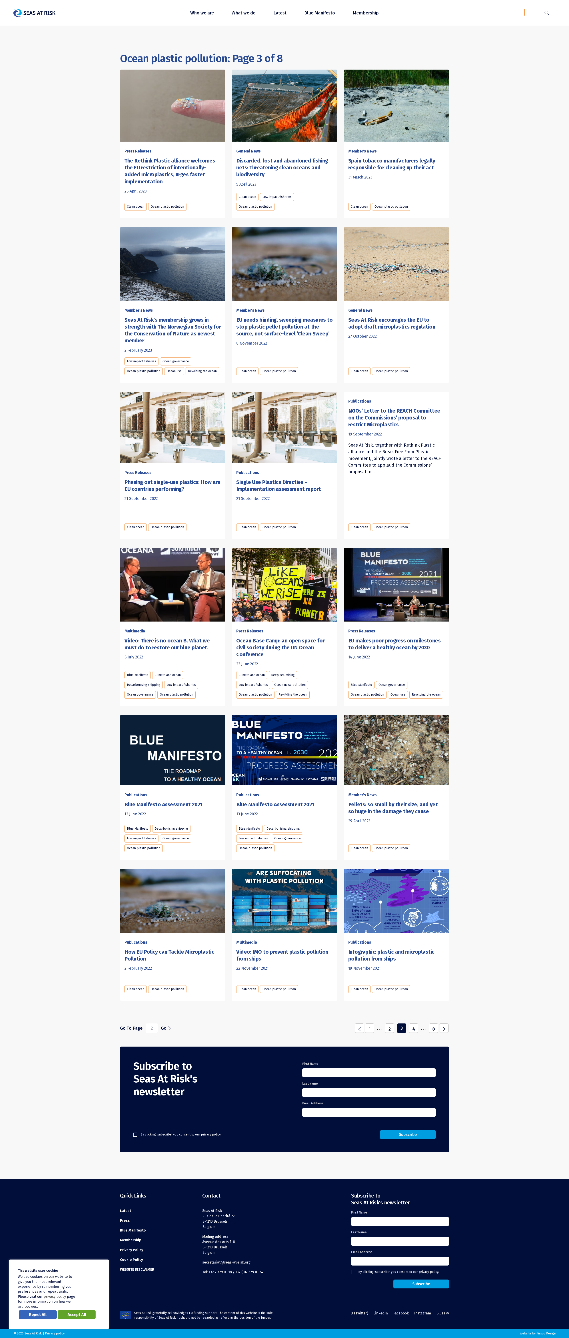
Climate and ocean (168, 675)
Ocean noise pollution (290, 685)
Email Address (313, 1103)
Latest (280, 13)
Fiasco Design (546, 1333)
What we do (244, 13)
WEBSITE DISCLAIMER (137, 1269)
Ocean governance (175, 361)
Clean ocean (135, 207)
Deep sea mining (283, 675)
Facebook (401, 1313)
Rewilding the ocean (202, 371)
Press (125, 1220)
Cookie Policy (131, 1260)
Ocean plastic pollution (167, 207)
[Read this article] (172, 105)
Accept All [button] (77, 1314)
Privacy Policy (131, 1250)
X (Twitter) (359, 1313)
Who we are (202, 13)
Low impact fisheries (277, 197)
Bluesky (442, 1313)
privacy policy (210, 1134)
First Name (310, 1064)
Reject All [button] (37, 1314)
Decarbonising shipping (143, 685)
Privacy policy (55, 1333)
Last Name (310, 1083)
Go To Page (131, 1028)
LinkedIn (380, 1313)
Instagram (422, 1313)
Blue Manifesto (319, 13)
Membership (366, 13)
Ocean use (174, 371)
